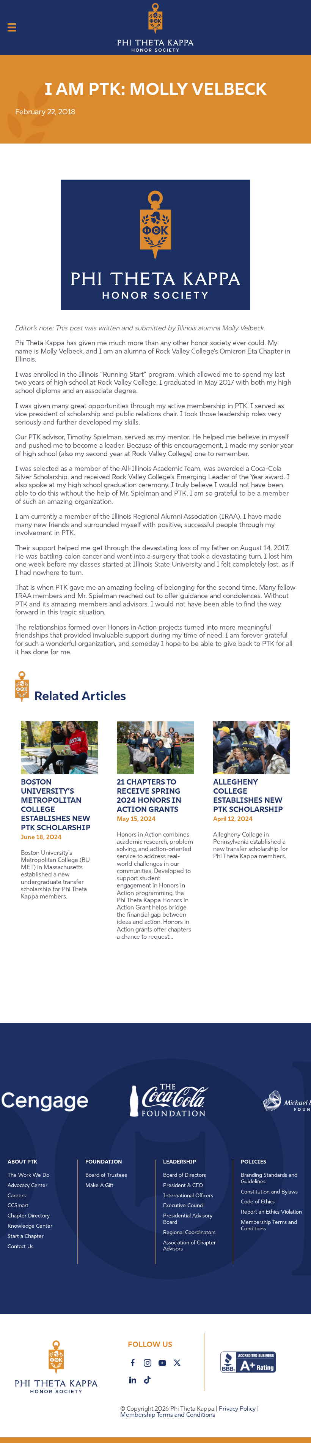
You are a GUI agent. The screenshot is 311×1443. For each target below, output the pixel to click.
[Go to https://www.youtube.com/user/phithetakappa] (162, 1363)
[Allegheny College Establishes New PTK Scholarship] (251, 748)
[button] (138, 1100)
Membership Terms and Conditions (167, 1415)
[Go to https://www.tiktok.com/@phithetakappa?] (147, 1380)
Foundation (103, 1162)
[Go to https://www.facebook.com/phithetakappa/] (133, 1363)
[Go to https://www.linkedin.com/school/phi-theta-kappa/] (133, 1380)
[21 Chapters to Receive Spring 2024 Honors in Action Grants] (155, 748)
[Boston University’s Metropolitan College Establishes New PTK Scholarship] (59, 748)
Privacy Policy (238, 1409)
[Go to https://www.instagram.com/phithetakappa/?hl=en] (147, 1363)
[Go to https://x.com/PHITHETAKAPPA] (177, 1363)
